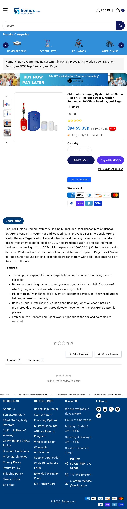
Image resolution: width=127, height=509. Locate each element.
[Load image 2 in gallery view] (7, 113)
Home (9, 61)
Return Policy (11, 468)
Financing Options (45, 420)
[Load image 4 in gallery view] (7, 133)
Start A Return (43, 414)
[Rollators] (79, 43)
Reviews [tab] (11, 360)
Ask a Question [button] (81, 353)
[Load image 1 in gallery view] (7, 103)
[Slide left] (7, 96)
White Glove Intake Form (46, 466)
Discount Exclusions (16, 451)
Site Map (8, 484)
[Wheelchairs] (110, 43)
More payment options (110, 169)
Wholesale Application (41, 450)
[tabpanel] (63, 275)
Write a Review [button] (110, 353)
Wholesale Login (44, 441)
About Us (9, 409)
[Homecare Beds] (17, 43)
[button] (5, 10)
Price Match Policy (15, 456)
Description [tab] (13, 221)
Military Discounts (45, 426)
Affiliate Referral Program (44, 434)
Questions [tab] (33, 360)
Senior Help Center (46, 409)
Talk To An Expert (79, 179)
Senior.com (69, 501)
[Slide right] (7, 142)
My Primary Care (45, 483)
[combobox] (63, 25)
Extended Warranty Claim (46, 476)
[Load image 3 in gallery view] (7, 123)
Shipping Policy (13, 473)
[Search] (120, 25)
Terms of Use (11, 479)
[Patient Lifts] (48, 43)
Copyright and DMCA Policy (16, 443)
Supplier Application (47, 457)
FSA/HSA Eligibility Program (15, 423)
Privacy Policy (12, 462)
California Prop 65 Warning (14, 433)
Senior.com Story (14, 414)
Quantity (72, 143)
